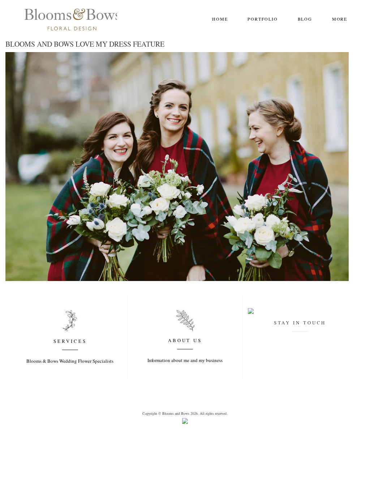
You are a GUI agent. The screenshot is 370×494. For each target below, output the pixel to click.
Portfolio (263, 19)
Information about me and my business (185, 360)
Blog (305, 19)
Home (220, 19)
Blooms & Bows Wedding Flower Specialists (69, 361)
